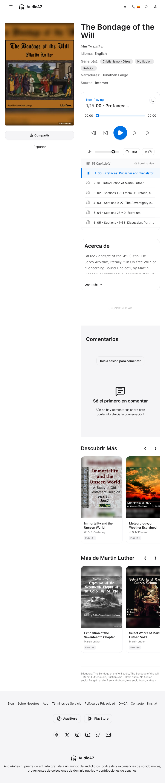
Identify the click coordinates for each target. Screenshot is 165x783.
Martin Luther (92, 46)
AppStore (70, 718)
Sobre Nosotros (28, 703)
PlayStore (101, 718)
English (101, 53)
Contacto (137, 703)
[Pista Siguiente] (147, 132)
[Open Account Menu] (155, 6)
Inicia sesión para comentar (120, 361)
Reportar (40, 146)
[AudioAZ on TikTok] (98, 734)
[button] (120, 173)
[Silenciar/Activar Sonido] (89, 151)
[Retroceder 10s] (105, 132)
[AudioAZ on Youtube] (87, 734)
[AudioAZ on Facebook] (56, 734)
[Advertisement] (120, 308)
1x (146, 151)
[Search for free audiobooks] (146, 6)
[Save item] (152, 100)
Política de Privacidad (100, 703)
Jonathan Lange (115, 75)
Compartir (41, 135)
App (46, 703)
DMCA (123, 703)
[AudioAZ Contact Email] (108, 734)
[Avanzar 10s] (135, 132)
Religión (88, 68)
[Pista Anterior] (93, 132)
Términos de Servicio (66, 703)
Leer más (91, 284)
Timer (133, 151)
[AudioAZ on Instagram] (77, 734)
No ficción (144, 61)
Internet (101, 83)
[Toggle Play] (120, 133)
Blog (11, 703)
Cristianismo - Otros (116, 61)
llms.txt (152, 703)
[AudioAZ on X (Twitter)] (67, 734)
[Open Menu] (11, 7)
